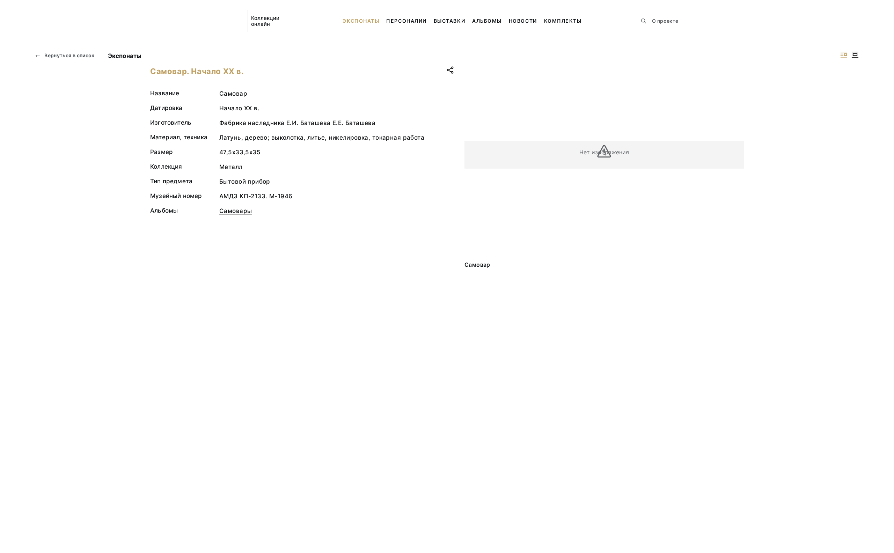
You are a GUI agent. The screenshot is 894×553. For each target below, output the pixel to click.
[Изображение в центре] (854, 54)
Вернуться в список (69, 55)
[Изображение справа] (843, 54)
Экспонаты (361, 21)
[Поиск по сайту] (643, 20)
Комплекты (563, 21)
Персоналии (406, 21)
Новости (523, 21)
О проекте (665, 21)
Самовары (235, 210)
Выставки (449, 21)
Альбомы (487, 21)
